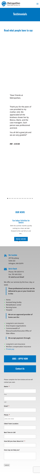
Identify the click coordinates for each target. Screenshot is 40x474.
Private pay (10, 349)
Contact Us (20, 368)
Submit (7, 465)
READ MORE (21, 239)
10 (22, 198)
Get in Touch (13, 268)
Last (5, 402)
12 (25, 198)
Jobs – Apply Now (20, 358)
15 (30, 198)
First (5, 394)
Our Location (13, 255)
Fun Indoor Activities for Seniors (21, 221)
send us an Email (17, 277)
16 (32, 198)
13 (27, 198)
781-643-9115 (19, 272)
